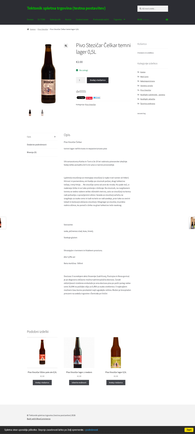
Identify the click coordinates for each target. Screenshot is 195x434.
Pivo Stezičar (43, 29)
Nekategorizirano (147, 81)
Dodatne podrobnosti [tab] (37, 144)
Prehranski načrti (101, 19)
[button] (66, 46)
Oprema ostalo (146, 85)
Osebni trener (82, 19)
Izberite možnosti (79, 382)
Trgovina (118, 19)
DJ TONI (41, 19)
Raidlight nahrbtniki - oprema (152, 94)
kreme (142, 72)
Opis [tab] (29, 136)
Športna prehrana (147, 103)
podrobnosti (92, 429)
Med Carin (144, 76)
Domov (30, 19)
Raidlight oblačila (147, 99)
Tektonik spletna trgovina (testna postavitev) (66, 8)
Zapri (189, 430)
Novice (68, 19)
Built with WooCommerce (38, 418)
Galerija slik (55, 19)
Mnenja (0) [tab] (31, 152)
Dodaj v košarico (98, 80)
